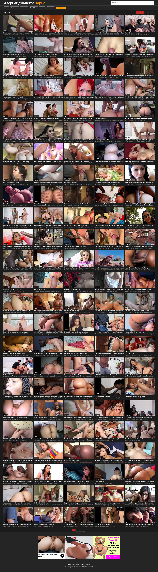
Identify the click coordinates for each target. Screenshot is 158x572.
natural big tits (86, 312)
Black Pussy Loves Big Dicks (72, 460)
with (40, 205)
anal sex (9, 34)
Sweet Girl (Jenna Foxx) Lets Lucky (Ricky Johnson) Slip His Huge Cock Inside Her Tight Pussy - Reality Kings (18, 118)
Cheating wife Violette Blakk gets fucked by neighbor (48, 396)
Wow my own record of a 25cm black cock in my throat (79, 97)
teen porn (36, 163)
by (132, 440)
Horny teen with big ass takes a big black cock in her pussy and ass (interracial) (109, 161)
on (65, 334)
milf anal (92, 355)
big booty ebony (148, 483)
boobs (45, 77)
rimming (138, 141)
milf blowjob (98, 99)
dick (27, 355)
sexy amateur (99, 205)
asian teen (14, 141)
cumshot (36, 141)
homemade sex (56, 77)
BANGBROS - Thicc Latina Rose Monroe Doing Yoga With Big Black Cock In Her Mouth (18, 225)
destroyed (70, 163)
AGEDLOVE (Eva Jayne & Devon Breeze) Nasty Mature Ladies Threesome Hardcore (109, 439)
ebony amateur (109, 141)
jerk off (73, 419)
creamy (133, 355)
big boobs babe (13, 120)
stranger (119, 269)
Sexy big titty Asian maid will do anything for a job (109, 353)
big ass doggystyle (140, 248)
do (99, 355)
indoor (82, 269)
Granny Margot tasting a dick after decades (108, 182)
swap (65, 440)
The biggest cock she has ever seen (75, 246)
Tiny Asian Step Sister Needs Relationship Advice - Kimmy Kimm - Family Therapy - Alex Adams (18, 140)
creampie (15, 312)
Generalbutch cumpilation (72, 289)
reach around (47, 526)
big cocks (106, 120)
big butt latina (52, 269)
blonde (36, 355)
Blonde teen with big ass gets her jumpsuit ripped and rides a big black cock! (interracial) (48, 204)
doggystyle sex (102, 77)
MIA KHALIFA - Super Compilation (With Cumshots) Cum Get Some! (140, 503)
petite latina (132, 312)
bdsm (54, 291)
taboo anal (93, 163)
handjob (143, 56)
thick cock (6, 398)
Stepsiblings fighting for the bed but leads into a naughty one (79, 268)
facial (65, 205)
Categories (50, 8)
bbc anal (106, 462)
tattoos (133, 34)
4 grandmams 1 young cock (133, 33)
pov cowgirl (24, 163)
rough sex (134, 99)
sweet (140, 526)
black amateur (22, 504)
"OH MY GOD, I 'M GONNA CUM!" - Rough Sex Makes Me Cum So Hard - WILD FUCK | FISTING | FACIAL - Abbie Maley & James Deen (140, 97)
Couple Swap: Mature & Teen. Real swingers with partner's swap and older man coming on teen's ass (79, 439)
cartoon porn (118, 77)
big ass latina (142, 227)
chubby (24, 440)
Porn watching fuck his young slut (135, 396)
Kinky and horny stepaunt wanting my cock (16, 375)
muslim (133, 504)
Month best (33, 8)
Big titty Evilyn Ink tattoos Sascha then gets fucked (140, 246)
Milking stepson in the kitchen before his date (138, 118)
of (65, 99)
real (14, 440)
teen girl (142, 398)
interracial (15, 34)
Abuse (88, 564)
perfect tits (67, 419)
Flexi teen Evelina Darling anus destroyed (76, 161)
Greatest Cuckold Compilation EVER (14, 353)
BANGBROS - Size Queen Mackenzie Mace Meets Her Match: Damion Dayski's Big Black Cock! (109, 375)
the (65, 269)
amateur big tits (48, 355)
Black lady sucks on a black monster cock (76, 332)
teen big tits (90, 34)
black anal (135, 334)
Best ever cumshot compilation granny (75, 353)
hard (147, 99)
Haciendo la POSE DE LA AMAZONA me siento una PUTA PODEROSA (109, 310)
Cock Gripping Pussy (101, 118)
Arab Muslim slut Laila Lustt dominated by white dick (109, 33)
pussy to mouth (7, 440)
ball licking (25, 526)
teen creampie (7, 312)
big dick (85, 56)
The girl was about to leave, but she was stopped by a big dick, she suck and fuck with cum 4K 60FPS (109, 289)
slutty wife (128, 440)
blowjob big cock (69, 56)
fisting (139, 99)
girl (95, 56)
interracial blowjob (69, 248)
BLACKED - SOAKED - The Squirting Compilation (17, 460)
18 (19, 291)
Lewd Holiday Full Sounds (11, 204)
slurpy (122, 398)
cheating (102, 227)
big (19, 34)
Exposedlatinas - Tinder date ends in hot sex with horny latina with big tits (140, 225)
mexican (88, 376)
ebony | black (107, 205)
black (74, 77)
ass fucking (58, 312)
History (42, 8)
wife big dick (37, 398)
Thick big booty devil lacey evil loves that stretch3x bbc (18, 396)
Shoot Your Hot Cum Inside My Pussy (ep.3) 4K (17, 161)
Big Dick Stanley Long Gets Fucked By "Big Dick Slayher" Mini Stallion (140, 140)
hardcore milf (129, 56)
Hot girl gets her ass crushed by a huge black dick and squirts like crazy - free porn (18, 33)
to (95, 504)
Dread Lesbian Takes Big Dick (73, 310)
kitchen (127, 120)
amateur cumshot (80, 184)
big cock (90, 56)
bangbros (26, 269)
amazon (121, 312)
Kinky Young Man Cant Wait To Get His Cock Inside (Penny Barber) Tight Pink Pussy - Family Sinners (79, 204)
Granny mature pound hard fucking (13, 97)
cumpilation (67, 291)
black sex (78, 77)
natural (119, 99)
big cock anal (116, 163)
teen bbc (102, 163)
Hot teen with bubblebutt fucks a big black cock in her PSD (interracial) (48, 375)
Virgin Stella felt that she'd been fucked (45, 417)
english (51, 483)
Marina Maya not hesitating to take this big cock (48, 246)
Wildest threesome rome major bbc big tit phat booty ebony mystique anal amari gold (109, 460)
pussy (71, 34)
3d (72, 291)
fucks (41, 376)
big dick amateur (43, 34)
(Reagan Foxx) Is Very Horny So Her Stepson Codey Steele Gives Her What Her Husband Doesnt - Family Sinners (140, 75)
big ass (26, 99)
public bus (60, 34)
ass (113, 77)
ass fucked (149, 248)
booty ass (146, 291)
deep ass (111, 419)
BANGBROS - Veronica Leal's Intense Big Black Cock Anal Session (18, 268)
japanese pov (21, 141)
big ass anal (109, 163)
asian (74, 227)
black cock (98, 120)
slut (93, 419)
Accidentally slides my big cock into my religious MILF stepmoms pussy (48, 97)
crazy (5, 34)
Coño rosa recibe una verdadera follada (15, 417)
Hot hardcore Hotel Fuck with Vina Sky (75, 225)
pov (136, 120)
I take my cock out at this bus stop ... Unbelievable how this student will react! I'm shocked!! (48, 33)
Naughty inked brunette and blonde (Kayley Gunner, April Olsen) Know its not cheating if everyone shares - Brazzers (109, 225)
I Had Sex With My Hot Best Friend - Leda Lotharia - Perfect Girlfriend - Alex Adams (140, 524)
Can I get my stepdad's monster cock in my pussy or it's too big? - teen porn (79, 33)
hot (112, 56)
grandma (114, 184)
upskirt (81, 141)
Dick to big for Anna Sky (102, 140)
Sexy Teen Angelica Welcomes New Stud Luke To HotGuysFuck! (48, 353)
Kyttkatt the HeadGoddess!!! (103, 396)
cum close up (68, 141)
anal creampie (38, 227)
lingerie (46, 483)
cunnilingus (146, 312)
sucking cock (134, 77)
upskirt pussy (42, 99)
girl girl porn (148, 398)
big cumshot (28, 141)
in (82, 77)
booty (144, 77)
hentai (13, 205)
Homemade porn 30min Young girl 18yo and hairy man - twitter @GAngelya (109, 54)
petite (8, 141)
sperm (88, 355)
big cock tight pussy (56, 205)
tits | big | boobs (19, 205)
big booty (67, 398)
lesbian (66, 312)
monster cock (14, 56)
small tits (84, 334)
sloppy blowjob (116, 398)
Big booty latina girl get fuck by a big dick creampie (79, 396)
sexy (150, 269)
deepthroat (149, 56)
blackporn (21, 248)
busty (46, 141)
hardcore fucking (12, 376)
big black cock (79, 99)
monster (66, 34)
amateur (39, 56)
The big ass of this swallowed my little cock (138, 289)
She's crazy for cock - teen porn (12, 289)
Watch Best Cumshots (70, 182)
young (50, 56)
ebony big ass (77, 462)
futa (25, 205)
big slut (78, 419)
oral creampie (121, 248)
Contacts (82, 564)
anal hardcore (7, 269)
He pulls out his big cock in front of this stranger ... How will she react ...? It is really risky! (109, 268)
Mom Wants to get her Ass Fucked (44, 75)
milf (96, 440)
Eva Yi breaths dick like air (11, 182)
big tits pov (146, 526)
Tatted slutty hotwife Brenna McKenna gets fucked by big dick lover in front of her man (140, 439)
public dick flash (143, 419)
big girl (22, 419)
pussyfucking (54, 248)
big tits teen (85, 227)
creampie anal (47, 227)
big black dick (137, 184)
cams (109, 334)
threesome (109, 227)
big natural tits (142, 462)
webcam (104, 334)
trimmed (54, 99)
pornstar (36, 120)
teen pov (36, 376)
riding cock (86, 205)
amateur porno (55, 163)
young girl (134, 398)
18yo (22, 291)
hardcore (127, 34)
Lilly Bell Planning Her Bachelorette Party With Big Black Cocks (48, 332)
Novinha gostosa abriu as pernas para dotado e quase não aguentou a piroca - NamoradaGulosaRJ (140, 460)
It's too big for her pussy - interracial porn (15, 332)
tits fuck (78, 312)
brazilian (135, 462)
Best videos (14, 8)
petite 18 (99, 334)
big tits (137, 34)
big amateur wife (108, 269)
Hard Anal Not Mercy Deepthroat (134, 332)
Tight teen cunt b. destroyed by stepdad (45, 54)
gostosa (32, 269)
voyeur (20, 312)
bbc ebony (26, 398)
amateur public (78, 56)
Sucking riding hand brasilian (103, 524)
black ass (119, 141)
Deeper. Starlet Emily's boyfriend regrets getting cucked (140, 375)
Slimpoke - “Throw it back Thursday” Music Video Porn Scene (140, 481)
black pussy (132, 269)
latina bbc (6, 227)
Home (6, 8)
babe (96, 77)
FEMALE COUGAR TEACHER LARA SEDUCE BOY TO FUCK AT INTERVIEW (48, 481)
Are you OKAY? (129, 353)
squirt (53, 227)
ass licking (18, 526)
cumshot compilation (70, 355)
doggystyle (101, 34)
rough (9, 419)
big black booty (14, 398)
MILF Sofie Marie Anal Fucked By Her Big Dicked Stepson (109, 97)
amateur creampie (89, 141)
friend (98, 504)
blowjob (49, 77)
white (96, 34)
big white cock (112, 34)
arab (106, 34)
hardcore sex (19, 99)
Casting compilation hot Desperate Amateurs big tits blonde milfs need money (140, 161)
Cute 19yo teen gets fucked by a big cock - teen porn (48, 161)
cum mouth (113, 248)
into (37, 99)
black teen (6, 248)
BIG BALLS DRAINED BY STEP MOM (44, 524)
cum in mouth (53, 34)
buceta (36, 184)
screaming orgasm (86, 419)
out (35, 34)
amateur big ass (49, 120)
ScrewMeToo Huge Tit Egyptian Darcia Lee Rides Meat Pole (48, 140)
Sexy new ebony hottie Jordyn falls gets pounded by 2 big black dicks (109, 204)
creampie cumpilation (80, 291)
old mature (145, 34)
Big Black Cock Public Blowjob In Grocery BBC (78, 54)
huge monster (113, 120)
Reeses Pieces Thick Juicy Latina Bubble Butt (47, 268)
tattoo (132, 248)
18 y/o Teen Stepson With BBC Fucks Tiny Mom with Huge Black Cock (109, 332)
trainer (18, 227)
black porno (69, 99)
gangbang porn (32, 376)
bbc (115, 141)
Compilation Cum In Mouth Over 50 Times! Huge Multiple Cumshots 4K (109, 246)
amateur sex (74, 120)
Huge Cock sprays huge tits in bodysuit (75, 503)
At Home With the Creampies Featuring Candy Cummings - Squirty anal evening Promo (48, 225)
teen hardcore (7, 163)
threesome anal (99, 462)
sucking (148, 141)
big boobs (45, 56)
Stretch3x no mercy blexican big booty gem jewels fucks (18, 503)
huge (65, 504)
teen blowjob (46, 462)
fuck (115, 291)
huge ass (70, 504)
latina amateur (68, 376)
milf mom (73, 483)
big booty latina (113, 312)
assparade (13, 227)
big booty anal (114, 462)
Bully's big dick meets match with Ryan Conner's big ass (48, 310)
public (137, 419)
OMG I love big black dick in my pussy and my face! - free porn (79, 75)
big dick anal (58, 227)
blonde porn (15, 291)
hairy (98, 56)
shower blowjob (106, 398)
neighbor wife (45, 398)
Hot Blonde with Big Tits (41, 503)
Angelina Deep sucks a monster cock (14, 54)
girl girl (96, 291)
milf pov (132, 120)
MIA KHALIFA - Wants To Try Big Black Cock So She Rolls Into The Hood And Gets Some (18, 481)
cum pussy (75, 141)
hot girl (133, 419)
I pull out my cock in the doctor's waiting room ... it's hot (140, 417)
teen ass (97, 163)
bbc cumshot (145, 184)
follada (5, 419)
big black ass (121, 205)
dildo (35, 77)
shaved (103, 376)
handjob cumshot (80, 504)
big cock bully (50, 312)
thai (114, 355)
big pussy (76, 34)
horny (134, 227)
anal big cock (77, 163)
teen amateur (72, 440)
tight (88, 248)
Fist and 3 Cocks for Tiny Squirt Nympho (137, 310)
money (139, 163)
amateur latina (46, 184)
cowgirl (70, 205)
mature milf (79, 483)
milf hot (49, 99)
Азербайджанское (9, 3)
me (96, 312)
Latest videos (149, 13)
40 (52, 526)
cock (22, 34)
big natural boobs (19, 77)
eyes (96, 419)
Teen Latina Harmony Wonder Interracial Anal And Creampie (48, 460)
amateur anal (86, 163)
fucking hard (11, 99)
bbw (102, 184)
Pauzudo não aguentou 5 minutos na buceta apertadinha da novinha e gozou (48, 182)
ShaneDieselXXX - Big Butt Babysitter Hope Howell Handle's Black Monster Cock (79, 524)
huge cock (31, 163)
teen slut (74, 526)
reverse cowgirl (19, 462)
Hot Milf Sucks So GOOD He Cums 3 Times (76, 481)
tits (118, 34)
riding (5, 77)
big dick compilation (30, 462)
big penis (146, 355)
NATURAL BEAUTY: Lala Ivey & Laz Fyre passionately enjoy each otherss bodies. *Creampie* (18, 75)
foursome (88, 440)
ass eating (132, 141)
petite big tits (105, 355)
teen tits (69, 227)
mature (5, 99)
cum (126, 483)
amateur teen (81, 376)
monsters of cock (123, 120)
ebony (43, 269)
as (125, 462)
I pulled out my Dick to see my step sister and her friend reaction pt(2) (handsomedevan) (109, 503)
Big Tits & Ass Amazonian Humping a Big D (46, 118)
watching (127, 398)
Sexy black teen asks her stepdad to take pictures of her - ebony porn (18, 246)
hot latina (129, 227)
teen (35, 56)
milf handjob (137, 56)
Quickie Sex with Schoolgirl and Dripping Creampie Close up (79, 140)
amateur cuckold (14, 355)
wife (103, 440)
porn (16, 248)
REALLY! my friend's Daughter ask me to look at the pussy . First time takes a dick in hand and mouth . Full (18, 439)
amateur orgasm (91, 184)
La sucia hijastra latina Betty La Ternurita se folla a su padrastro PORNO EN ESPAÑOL (79, 375)
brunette (5, 120)
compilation (98, 248)
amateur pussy (16, 163)
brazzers (119, 227)
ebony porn (114, 205)
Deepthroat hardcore (40, 289)
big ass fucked (56, 440)
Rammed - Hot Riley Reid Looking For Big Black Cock (140, 204)
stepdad (12, 248)
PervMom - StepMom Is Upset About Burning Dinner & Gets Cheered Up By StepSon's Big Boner (140, 54)
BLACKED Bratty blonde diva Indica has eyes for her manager (109, 417)
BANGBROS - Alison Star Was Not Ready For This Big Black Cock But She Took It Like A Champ (140, 182)
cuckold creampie (147, 376)
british (107, 440)
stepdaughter (28, 248)
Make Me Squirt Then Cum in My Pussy (136, 268)
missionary (76, 205)
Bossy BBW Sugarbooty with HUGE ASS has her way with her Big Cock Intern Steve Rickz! (79, 118)
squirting (105, 419)
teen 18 (9, 291)
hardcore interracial (139, 205)
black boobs (128, 334)
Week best (24, 8)
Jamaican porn (99, 481)
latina (40, 184)
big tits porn (83, 34)
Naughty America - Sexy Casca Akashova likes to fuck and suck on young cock (18, 524)
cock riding (112, 526)
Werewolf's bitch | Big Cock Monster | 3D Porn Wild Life (109, 75)
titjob (54, 56)
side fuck (148, 77)
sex (61, 163)
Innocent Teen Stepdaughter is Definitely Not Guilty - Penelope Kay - (18, 310)
